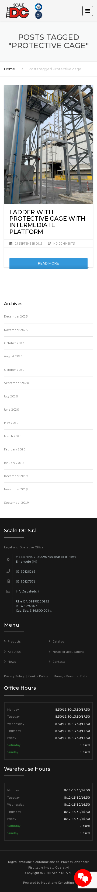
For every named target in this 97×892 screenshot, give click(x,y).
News (12, 662)
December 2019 (16, 476)
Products (14, 641)
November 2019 (16, 489)
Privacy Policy (14, 676)
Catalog (58, 641)
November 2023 (16, 330)
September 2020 (16, 383)
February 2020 (14, 449)
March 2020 (12, 436)
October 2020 (14, 370)
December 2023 (16, 316)
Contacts (59, 662)
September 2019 (16, 502)
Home (9, 69)
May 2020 (11, 423)
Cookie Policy (38, 676)
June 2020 (11, 409)
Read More (48, 263)
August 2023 (13, 356)
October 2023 (14, 343)
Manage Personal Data (70, 676)
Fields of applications (68, 652)
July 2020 (11, 396)
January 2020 (13, 463)
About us (14, 652)
